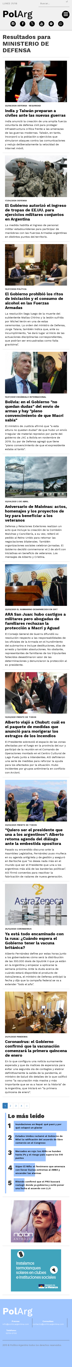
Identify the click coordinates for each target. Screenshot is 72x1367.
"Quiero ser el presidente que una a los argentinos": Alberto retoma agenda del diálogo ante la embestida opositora (34, 837)
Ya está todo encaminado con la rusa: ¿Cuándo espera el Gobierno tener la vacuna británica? (34, 941)
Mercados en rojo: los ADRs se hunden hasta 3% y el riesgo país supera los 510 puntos (39, 1154)
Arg (17, 1311)
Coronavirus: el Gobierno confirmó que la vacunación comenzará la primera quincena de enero (36, 1048)
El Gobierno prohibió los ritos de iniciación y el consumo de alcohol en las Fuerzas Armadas (34, 301)
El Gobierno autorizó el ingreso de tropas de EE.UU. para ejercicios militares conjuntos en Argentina (35, 212)
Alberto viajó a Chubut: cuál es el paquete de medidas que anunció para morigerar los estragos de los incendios (35, 729)
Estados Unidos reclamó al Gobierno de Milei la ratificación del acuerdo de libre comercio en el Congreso (39, 1139)
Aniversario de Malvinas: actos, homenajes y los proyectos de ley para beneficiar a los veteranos (36, 513)
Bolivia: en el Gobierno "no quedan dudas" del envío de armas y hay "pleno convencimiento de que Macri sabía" (34, 411)
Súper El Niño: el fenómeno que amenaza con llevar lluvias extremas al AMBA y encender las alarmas (40, 1169)
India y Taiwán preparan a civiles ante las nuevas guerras (35, 113)
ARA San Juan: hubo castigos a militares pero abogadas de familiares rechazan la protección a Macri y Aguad (35, 621)
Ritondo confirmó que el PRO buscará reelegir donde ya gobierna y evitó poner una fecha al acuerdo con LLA (39, 1185)
